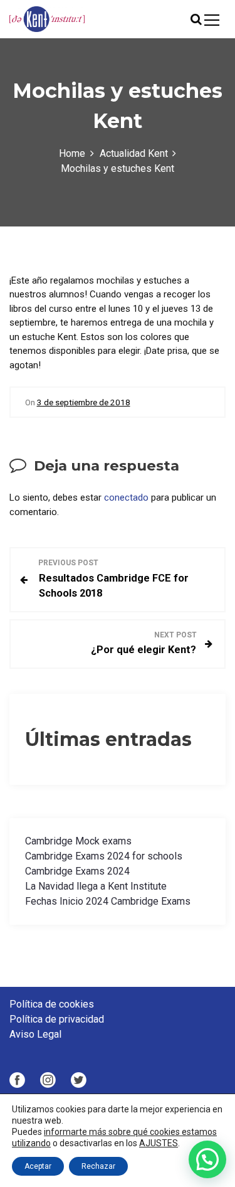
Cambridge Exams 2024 (77, 871)
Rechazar (98, 1166)
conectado (126, 497)
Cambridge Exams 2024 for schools (103, 856)
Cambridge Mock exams (78, 841)
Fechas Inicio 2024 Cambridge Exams (108, 901)
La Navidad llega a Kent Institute (96, 886)
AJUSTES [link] (158, 1143)
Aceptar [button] (37, 1166)
